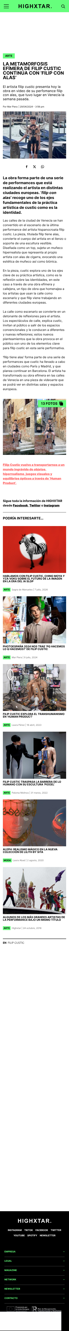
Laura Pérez (18, 724)
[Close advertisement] (57, 1315)
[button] (6, 6)
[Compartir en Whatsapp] (42, 166)
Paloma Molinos (20, 792)
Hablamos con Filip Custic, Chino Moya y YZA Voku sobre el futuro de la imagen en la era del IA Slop (34, 578)
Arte (8, 56)
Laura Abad (19, 860)
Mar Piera (12, 106)
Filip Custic (16, 942)
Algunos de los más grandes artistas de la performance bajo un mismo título (34, 919)
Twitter (34, 505)
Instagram (52, 505)
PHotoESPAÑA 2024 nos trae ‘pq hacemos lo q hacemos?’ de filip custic (34, 648)
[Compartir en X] (34, 166)
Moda (7, 860)
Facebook (20, 505)
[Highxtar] (35, 6)
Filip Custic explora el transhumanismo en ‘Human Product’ (34, 715)
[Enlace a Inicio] (34, 1222)
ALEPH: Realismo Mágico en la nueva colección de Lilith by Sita (30, 851)
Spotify (32, 1235)
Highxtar (16, 928)
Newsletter (48, 1235)
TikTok (28, 1230)
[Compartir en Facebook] (26, 166)
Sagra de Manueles (22, 589)
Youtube (19, 1235)
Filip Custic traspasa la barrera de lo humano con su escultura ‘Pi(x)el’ (32, 783)
